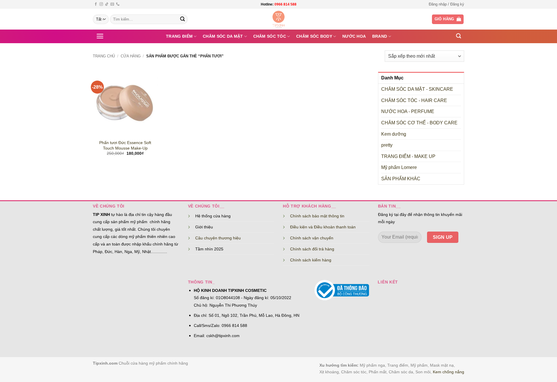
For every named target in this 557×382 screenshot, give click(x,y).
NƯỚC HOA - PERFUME (407, 111)
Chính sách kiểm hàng (310, 260)
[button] (446, 4)
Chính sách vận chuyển (311, 238)
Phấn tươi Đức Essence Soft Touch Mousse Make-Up (125, 145)
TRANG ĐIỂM (179, 36)
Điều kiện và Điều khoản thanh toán (323, 227)
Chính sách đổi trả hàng (312, 249)
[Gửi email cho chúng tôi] (112, 4)
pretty (387, 145)
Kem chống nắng (448, 372)
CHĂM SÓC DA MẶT (223, 36)
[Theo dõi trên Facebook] (95, 4)
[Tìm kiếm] (458, 36)
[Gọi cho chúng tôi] (118, 4)
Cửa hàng (131, 56)
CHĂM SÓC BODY (314, 36)
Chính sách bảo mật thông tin (317, 216)
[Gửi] (182, 19)
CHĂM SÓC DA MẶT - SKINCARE (417, 89)
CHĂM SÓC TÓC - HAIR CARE (414, 100)
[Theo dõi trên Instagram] (101, 4)
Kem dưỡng (393, 134)
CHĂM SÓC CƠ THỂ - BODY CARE (419, 122)
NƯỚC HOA (354, 36)
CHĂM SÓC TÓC (269, 36)
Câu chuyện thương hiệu (218, 238)
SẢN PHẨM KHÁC (400, 178)
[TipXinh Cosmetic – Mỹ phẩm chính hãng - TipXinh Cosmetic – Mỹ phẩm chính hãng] (279, 19)
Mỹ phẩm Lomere (399, 167)
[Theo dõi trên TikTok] (106, 4)
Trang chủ (104, 56)
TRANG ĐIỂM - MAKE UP (408, 156)
